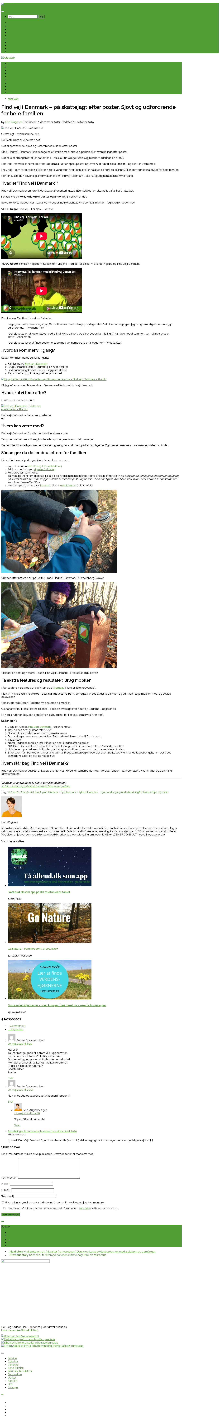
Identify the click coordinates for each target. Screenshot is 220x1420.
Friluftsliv (13, 98)
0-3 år (11, 792)
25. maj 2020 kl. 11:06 (27, 1113)
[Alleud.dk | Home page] (8, 4)
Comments (17, 1025)
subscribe (85, 1208)
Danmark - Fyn (56, 792)
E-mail (6, 1189)
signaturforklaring (44, 469)
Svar (10, 1078)
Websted (7, 1196)
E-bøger (13, 51)
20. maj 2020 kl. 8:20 (20, 1043)
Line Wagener (13, 122)
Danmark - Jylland (76, 792)
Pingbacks (17, 1029)
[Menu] (2, 11)
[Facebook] (9, 1239)
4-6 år (36, 792)
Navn (5, 1183)
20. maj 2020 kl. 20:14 (20, 1089)
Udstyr (12, 42)
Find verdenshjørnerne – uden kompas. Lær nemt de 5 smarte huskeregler (57, 1005)
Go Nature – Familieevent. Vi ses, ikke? (33, 948)
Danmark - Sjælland (99, 792)
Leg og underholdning (125, 792)
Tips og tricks (160, 792)
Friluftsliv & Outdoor (20, 35)
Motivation (145, 792)
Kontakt (12, 45)
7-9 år (43, 792)
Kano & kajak (16, 32)
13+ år (28, 792)
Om (10, 48)
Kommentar (9, 1177)
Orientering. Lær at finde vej (44, 466)
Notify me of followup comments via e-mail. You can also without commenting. (62, 1208)
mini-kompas (68, 485)
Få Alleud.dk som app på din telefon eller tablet (39, 892)
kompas (45, 485)
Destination (15, 38)
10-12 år (20, 792)
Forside (12, 22)
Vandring (13, 29)
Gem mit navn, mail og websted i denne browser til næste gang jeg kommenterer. (55, 1202)
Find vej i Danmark (36, 363)
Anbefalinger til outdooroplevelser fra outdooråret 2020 (42, 1131)
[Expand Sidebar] (2, 1221)
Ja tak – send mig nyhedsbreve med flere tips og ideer (35, 786)
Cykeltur (13, 25)
